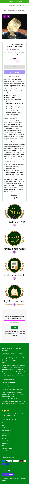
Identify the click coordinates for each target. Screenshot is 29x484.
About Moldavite (6, 430)
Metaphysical (5, 433)
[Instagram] (5, 471)
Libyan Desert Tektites (13, 174)
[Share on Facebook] (12, 198)
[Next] (8, 16)
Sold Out (14, 67)
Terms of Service (6, 451)
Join (14, 327)
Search (4, 423)
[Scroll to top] (25, 479)
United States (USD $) (9, 457)
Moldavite (4, 428)
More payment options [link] (14, 76)
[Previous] (4, 16)
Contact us (14, 195)
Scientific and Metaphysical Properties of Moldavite (15, 166)
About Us (4, 435)
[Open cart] (26, 5)
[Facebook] (2, 471)
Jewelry (4, 425)
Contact (4, 438)
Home (5, 10)
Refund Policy (5, 443)
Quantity (14, 58)
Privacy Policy (5, 440)
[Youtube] (9, 471)
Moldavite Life (15, 478)
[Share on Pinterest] (17, 198)
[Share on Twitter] (14, 198)
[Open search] (21, 5)
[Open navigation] (3, 5)
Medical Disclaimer (7, 448)
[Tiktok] (7, 471)
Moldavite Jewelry (16, 172)
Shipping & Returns (7, 446)
